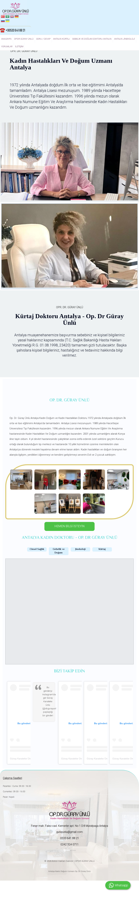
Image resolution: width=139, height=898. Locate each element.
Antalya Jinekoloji (124, 39)
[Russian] (3, 21)
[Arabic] (7, 16)
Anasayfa (6, 39)
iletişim (19, 46)
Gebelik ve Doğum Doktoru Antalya (92, 39)
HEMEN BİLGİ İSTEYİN (69, 526)
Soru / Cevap (43, 39)
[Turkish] (3, 16)
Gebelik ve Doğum (59, 551)
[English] (12, 16)
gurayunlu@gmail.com (69, 832)
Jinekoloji (80, 549)
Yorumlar (7, 46)
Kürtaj (102, 549)
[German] (17, 16)
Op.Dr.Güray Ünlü (24, 39)
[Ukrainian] (7, 21)
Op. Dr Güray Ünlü (82, 871)
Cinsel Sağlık (37, 549)
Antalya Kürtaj (61, 39)
